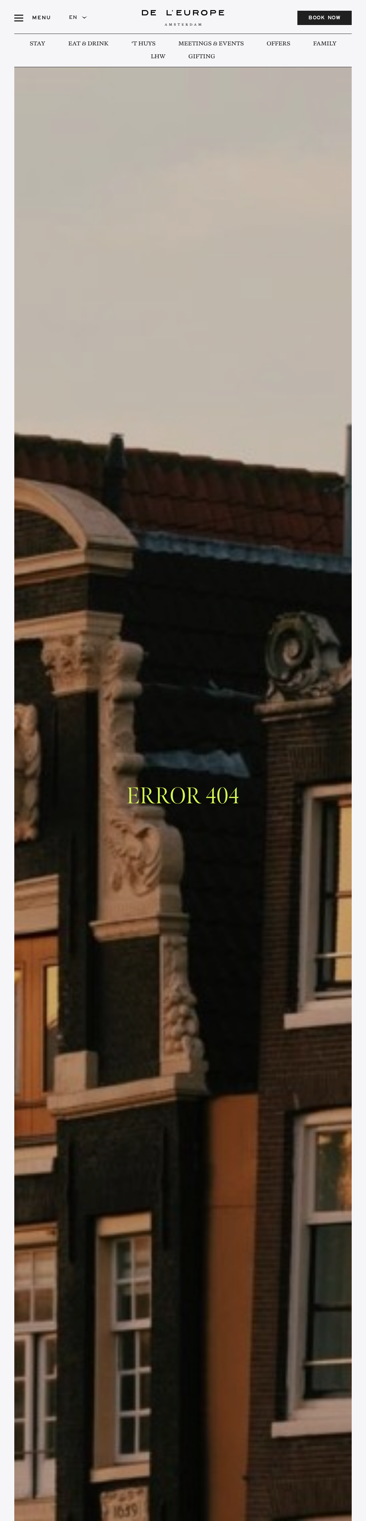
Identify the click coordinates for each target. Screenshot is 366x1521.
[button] (80, 17)
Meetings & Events (211, 43)
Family (325, 43)
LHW (158, 56)
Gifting (201, 56)
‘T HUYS (143, 43)
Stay (37, 43)
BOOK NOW (324, 18)
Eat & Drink (88, 43)
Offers (278, 43)
